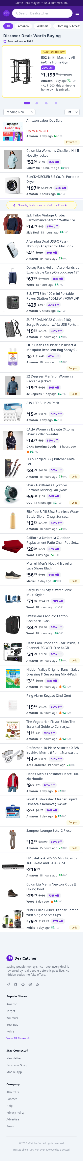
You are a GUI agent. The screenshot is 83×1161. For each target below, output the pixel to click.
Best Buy (12, 1024)
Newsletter (13, 1058)
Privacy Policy (15, 1112)
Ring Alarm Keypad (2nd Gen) (48, 695)
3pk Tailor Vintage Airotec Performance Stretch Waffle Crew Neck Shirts (52, 220)
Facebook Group (17, 1065)
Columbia (33, 168)
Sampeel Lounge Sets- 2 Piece (49, 830)
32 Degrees (34, 394)
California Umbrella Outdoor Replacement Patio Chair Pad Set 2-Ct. (51, 543)
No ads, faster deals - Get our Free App (44, 205)
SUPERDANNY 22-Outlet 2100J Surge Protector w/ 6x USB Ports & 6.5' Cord (52, 324)
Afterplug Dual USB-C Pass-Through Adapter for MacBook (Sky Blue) (49, 246)
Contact (11, 1099)
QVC (29, 503)
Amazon (23, 26)
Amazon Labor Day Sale (44, 120)
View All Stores (16, 1038)
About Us (12, 1092)
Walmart (42, 26)
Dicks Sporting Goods (41, 446)
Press (10, 1126)
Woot (30, 285)
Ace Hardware (36, 765)
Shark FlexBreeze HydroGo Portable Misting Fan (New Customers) (46, 490)
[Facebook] (8, 983)
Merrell (31, 581)
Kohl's (30, 927)
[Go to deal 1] (27, 103)
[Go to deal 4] (56, 103)
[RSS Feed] (37, 983)
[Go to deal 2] (37, 103)
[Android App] (23, 983)
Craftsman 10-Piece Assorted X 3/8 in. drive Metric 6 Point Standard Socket (52, 753)
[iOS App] (16, 983)
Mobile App (14, 1072)
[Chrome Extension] (30, 983)
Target (10, 1011)
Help (9, 1106)
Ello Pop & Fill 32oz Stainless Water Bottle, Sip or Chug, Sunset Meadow (52, 516)
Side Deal (32, 232)
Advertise (12, 1119)
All (8, 26)
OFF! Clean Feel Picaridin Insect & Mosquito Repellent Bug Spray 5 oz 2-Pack (53, 350)
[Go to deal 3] (46, 103)
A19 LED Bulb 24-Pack (42, 403)
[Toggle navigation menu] (77, 13)
